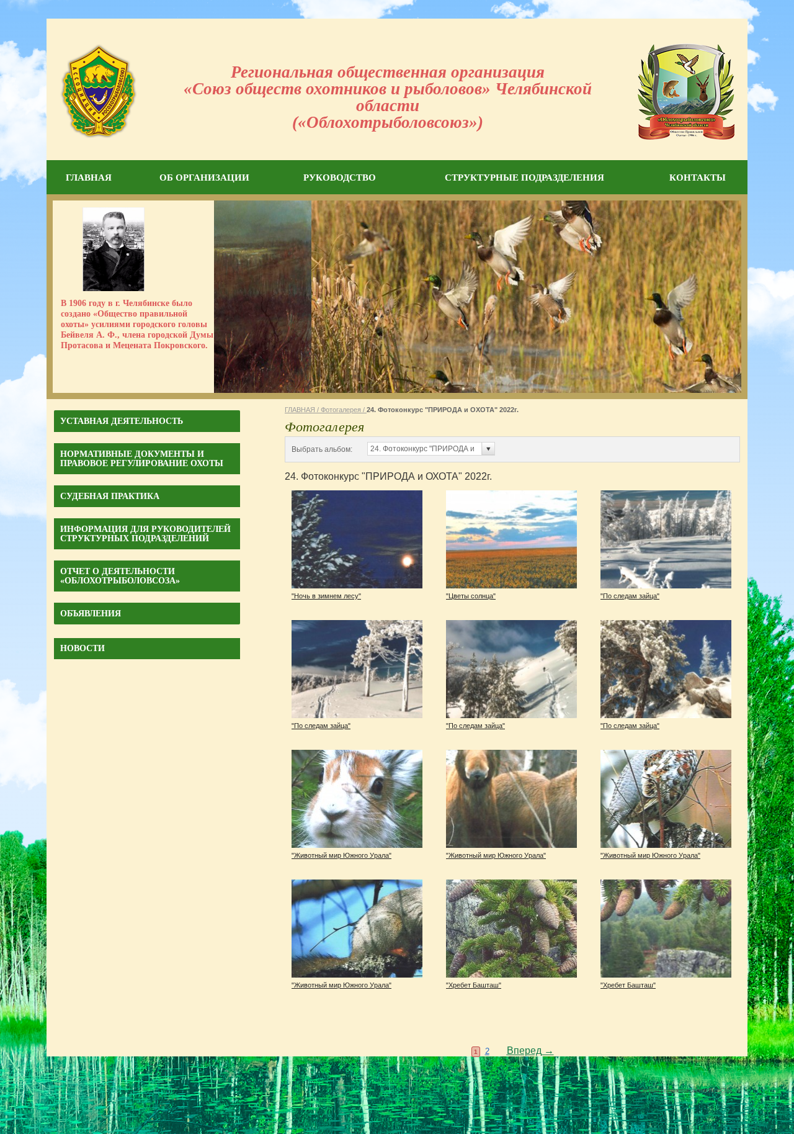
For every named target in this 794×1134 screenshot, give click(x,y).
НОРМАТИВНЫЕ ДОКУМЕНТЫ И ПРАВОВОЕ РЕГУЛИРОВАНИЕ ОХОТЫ (141, 458)
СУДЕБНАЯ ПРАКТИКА (109, 496)
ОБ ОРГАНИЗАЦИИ (204, 177)
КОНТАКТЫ (697, 177)
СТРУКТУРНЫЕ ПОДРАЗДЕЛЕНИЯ (524, 177)
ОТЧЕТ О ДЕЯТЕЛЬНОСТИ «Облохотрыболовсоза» (120, 576)
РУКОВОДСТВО (339, 177)
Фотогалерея (341, 409)
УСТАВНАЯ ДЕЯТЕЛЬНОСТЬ (121, 421)
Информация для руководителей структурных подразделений (145, 533)
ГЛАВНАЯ (89, 177)
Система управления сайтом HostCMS (685, 1090)
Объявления (90, 613)
